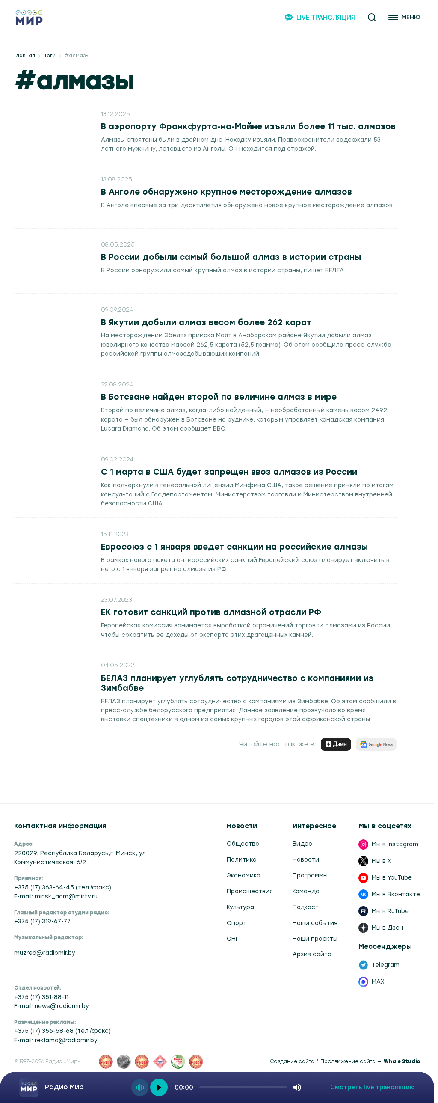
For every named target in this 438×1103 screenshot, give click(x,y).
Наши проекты (315, 938)
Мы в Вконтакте (396, 894)
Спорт (236, 922)
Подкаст (306, 907)
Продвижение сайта (348, 1061)
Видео (302, 843)
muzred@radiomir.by (44, 952)
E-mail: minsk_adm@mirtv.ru (56, 896)
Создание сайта (292, 1061)
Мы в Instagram (395, 844)
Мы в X (381, 860)
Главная (24, 56)
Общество (243, 843)
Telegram (386, 964)
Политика (242, 859)
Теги (50, 56)
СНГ (233, 938)
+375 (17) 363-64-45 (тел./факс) (62, 887)
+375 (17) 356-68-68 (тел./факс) (62, 1030)
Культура (240, 907)
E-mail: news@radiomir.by (51, 1005)
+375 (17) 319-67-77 (42, 921)
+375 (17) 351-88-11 (41, 996)
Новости (306, 859)
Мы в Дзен (387, 927)
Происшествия (250, 891)
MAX (378, 981)
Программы (310, 875)
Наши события (315, 922)
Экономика (243, 875)
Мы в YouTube (392, 877)
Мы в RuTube (390, 910)
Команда (306, 891)
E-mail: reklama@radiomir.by (56, 1040)
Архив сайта (312, 954)
